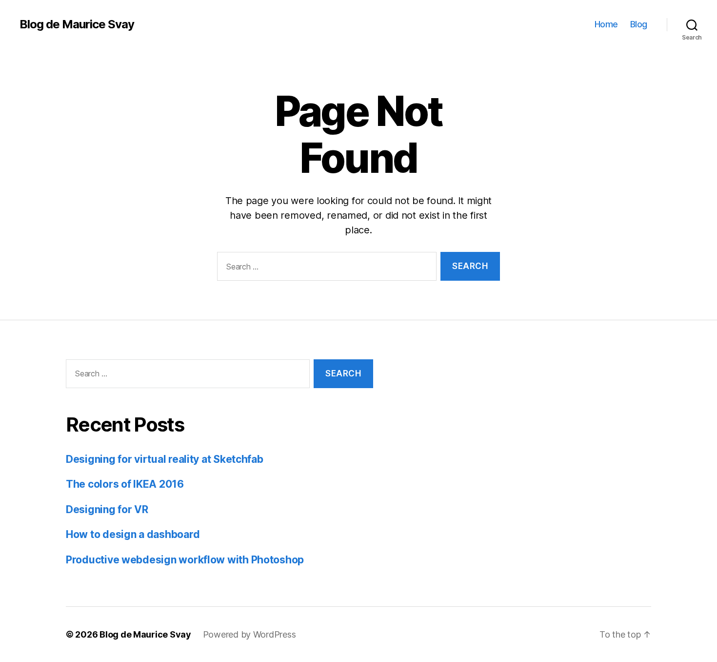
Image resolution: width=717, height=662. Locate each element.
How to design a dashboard (132, 534)
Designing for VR (107, 509)
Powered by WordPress (249, 634)
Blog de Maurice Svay (77, 24)
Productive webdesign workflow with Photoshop (185, 560)
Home (606, 24)
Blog (638, 24)
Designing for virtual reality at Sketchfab (164, 459)
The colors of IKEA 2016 (125, 484)
